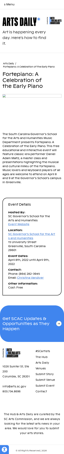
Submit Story (45, 374)
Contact (41, 391)
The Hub (41, 357)
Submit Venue (45, 379)
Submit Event (45, 385)
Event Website (18, 224)
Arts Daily (8, 64)
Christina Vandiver (30, 277)
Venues (41, 368)
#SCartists (43, 351)
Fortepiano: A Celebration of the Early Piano (29, 67)
